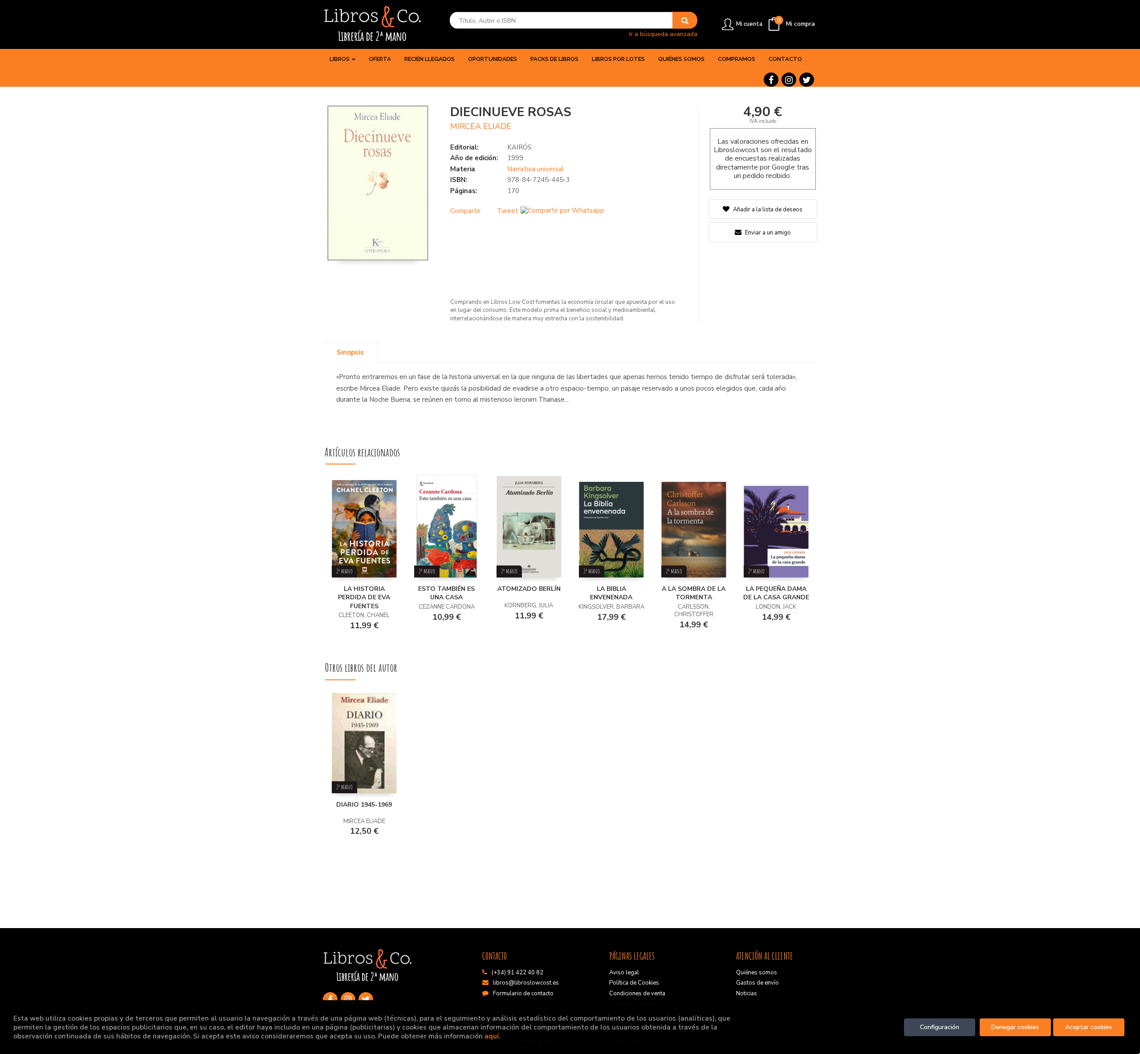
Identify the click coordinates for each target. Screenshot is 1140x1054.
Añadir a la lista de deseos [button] (767, 210)
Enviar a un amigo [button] (767, 233)
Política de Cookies (634, 983)
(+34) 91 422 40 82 (517, 973)
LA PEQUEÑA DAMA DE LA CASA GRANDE (776, 593)
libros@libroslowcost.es (526, 983)
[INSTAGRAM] (789, 80)
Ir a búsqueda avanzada (663, 33)
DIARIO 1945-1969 (364, 804)
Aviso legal (624, 973)
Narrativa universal (535, 169)
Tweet (507, 210)
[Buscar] (684, 20)
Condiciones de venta (637, 993)
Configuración (939, 1027)
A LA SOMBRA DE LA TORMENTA (693, 593)
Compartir (465, 210)
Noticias (746, 993)
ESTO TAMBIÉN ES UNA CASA (446, 593)
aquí (491, 1036)
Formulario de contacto (523, 993)
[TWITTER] (806, 80)
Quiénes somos (756, 973)
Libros (340, 59)
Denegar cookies (1015, 1027)
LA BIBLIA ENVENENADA (611, 593)
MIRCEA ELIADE (480, 126)
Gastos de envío (757, 983)
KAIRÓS (519, 147)
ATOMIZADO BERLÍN (529, 589)
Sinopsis (350, 352)
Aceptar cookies (1088, 1027)
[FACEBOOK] (771, 80)
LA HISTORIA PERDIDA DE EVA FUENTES (364, 597)
